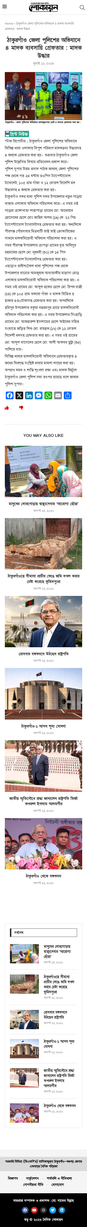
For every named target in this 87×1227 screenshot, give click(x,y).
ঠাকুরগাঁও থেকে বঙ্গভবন (43, 876)
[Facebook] (25, 1210)
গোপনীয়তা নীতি (33, 1184)
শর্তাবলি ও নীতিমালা (59, 1178)
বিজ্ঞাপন (13, 1178)
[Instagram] (43, 1210)
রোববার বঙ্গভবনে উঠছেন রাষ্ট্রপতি (44, 654)
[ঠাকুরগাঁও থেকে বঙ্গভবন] (43, 843)
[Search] (82, 7)
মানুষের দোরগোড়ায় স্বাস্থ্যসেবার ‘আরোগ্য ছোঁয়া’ (44, 504)
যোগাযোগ (57, 1184)
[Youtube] (34, 1210)
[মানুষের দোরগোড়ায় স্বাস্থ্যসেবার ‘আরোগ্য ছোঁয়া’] (43, 471)
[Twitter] (52, 1210)
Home (9, 23)
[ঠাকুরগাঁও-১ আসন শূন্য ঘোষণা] (43, 693)
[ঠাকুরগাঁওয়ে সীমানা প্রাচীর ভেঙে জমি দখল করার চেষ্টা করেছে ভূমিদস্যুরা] (43, 543)
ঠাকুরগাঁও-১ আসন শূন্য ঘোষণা (43, 726)
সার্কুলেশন (32, 1178)
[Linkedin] (61, 1210)
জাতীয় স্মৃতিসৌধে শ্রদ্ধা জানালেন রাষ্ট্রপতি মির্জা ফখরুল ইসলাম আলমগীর (43, 801)
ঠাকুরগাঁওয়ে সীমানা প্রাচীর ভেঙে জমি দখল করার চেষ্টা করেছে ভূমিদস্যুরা (44, 578)
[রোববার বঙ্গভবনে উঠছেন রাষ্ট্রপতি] (43, 621)
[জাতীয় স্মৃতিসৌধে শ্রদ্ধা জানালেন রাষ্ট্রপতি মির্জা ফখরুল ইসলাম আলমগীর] (43, 766)
